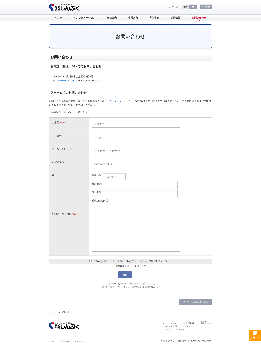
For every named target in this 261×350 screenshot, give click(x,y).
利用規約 (138, 286)
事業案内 (133, 17)
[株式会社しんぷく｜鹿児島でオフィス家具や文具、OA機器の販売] (64, 7)
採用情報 (175, 17)
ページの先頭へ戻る (197, 301)
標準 (186, 6)
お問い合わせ (199, 17)
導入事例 (154, 17)
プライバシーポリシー (121, 100)
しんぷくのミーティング (255, 338)
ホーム (54, 312)
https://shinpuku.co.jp (175, 329)
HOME (58, 17)
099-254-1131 (66, 80)
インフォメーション (84, 17)
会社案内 (112, 17)
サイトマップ (78, 341)
